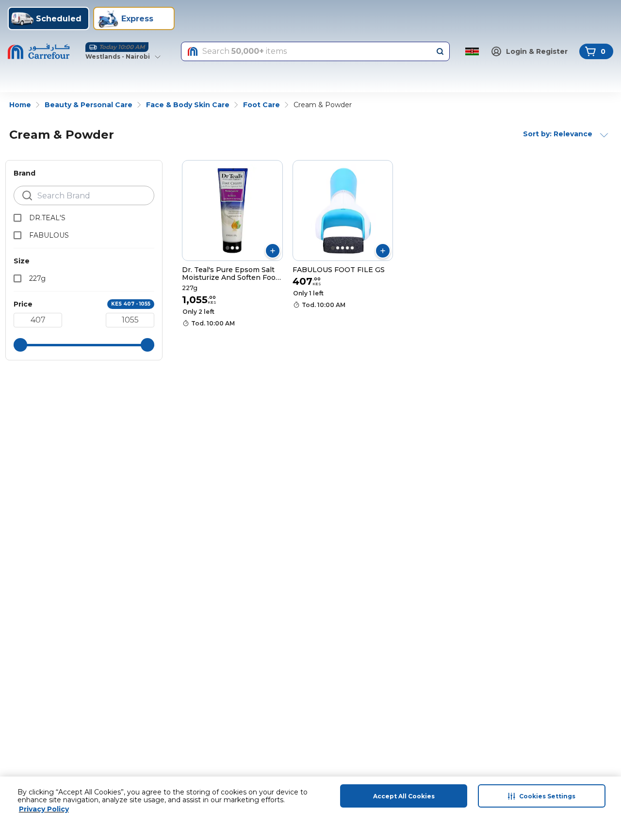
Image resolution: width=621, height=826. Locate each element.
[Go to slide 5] (352, 248)
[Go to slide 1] (227, 248)
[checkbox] (17, 218)
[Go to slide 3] (237, 248)
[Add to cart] (272, 251)
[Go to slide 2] (232, 248)
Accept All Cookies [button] (404, 796)
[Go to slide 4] (347, 248)
